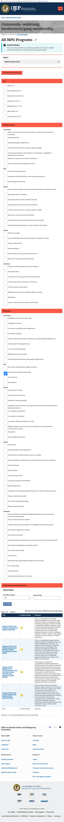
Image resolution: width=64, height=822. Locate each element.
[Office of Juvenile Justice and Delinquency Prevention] (19, 802)
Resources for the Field (40, 764)
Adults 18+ (11, 85)
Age (4, 81)
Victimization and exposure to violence (20, 576)
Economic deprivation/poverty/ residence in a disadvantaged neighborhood (31, 339)
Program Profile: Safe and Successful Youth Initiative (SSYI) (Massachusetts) (9, 695)
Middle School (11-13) (15, 106)
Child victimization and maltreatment (19, 450)
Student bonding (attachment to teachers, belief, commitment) (27, 225)
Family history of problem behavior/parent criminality (24, 455)
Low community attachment (17, 349)
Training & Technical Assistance (43, 768)
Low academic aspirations (16, 416)
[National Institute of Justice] (44, 795)
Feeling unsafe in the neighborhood (19, 344)
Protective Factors (9, 125)
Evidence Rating (25, 615)
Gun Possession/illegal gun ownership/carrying (23, 545)
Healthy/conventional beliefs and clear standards (23, 266)
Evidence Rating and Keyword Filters (15, 585)
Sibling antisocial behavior (16, 506)
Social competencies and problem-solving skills (23, 302)
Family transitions (13, 465)
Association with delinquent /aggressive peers (22, 367)
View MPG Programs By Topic (12, 72)
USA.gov (49, 816)
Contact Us (4, 749)
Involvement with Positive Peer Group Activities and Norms (26, 176)
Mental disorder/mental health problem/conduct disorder (26, 560)
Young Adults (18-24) (14, 116)
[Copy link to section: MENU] (9, 57)
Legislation (5, 745)
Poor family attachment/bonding (18, 501)
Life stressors (12, 555)
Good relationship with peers (17, 171)
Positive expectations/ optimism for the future (22, 282)
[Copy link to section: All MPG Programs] (35, 39)
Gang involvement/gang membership (19, 372)
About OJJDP (5, 740)
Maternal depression (14, 486)
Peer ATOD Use (12, 377)
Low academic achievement (16, 411)
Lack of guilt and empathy (16, 550)
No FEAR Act (24, 816)
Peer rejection (12, 382)
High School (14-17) (14, 101)
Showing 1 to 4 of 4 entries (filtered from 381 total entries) (44, 611)
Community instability (15, 333)
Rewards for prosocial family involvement (21, 259)
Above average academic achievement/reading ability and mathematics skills (32, 189)
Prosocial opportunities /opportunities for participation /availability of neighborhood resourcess (30, 154)
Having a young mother (15, 475)
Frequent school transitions (16, 395)
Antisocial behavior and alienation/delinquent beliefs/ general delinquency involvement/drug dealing (31, 515)
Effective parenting (14, 233)
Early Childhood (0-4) (14, 91)
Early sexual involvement (15, 535)
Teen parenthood (13, 571)
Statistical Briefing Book (9, 768)
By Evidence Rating (8, 595)
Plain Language (39, 812)
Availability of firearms (15, 323)
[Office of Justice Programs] (5, 9)
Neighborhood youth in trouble (17, 354)
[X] (56, 728)
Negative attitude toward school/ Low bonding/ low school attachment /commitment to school (30, 428)
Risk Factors (7, 311)
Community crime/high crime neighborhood (21, 328)
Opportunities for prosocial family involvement (22, 253)
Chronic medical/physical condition (19, 519)
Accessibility (11, 812)
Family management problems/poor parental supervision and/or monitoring (32, 460)
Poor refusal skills (13, 566)
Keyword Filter (37, 595)
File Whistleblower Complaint (25, 812)
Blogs (34, 745)
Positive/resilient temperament (17, 287)
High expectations (13, 137)
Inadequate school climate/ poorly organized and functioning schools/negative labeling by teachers (32, 407)
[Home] (23, 9)
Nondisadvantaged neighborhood (18, 143)
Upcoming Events (38, 749)
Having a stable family (15, 243)
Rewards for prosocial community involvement (22, 158)
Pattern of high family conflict (17, 496)
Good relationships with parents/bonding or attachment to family (28, 238)
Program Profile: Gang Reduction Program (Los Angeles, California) (10, 627)
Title (3, 615)
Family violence (12, 470)
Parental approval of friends (16, 181)
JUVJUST (36, 740)
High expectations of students (17, 194)
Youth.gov (36, 772)
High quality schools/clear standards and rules (22, 199)
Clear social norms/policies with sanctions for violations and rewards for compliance (31, 133)
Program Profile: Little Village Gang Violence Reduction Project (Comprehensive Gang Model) (9, 649)
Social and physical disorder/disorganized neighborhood (25, 359)
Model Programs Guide (13, 17)
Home (3, 17)
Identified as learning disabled (17, 400)
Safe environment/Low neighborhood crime (21, 163)
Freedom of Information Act (37, 816)
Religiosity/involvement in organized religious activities (25, 292)
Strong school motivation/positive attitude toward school (26, 220)
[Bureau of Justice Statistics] (32, 796)
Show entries (8, 612)
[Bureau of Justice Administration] (19, 795)
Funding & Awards (7, 759)
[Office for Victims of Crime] (32, 802)
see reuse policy (22, 34)
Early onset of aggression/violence (19, 530)
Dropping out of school (15, 390)
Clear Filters (7, 604)
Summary (38, 615)
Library (35, 759)
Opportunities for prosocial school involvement (22, 205)
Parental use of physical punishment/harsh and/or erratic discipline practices (32, 491)
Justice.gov (57, 816)
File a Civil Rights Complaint (42, 776)
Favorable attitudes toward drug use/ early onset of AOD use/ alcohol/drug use (33, 540)
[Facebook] (51, 728)
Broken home (12, 445)
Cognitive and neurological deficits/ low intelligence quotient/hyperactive (31, 525)
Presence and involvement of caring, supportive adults (25, 148)
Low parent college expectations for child (21, 421)
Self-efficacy (12, 297)
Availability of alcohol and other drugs (20, 318)
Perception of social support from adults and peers (24, 277)
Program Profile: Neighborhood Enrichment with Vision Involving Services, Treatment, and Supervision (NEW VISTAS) (9, 672)
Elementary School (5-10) (16, 96)
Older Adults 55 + (13, 111)
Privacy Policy (50, 812)
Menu (60, 8)
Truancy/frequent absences (16, 437)
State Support (5, 764)
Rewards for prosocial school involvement (21, 215)
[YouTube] (61, 728)
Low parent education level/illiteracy (19, 481)
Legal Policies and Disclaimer (10, 816)
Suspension (11, 432)
